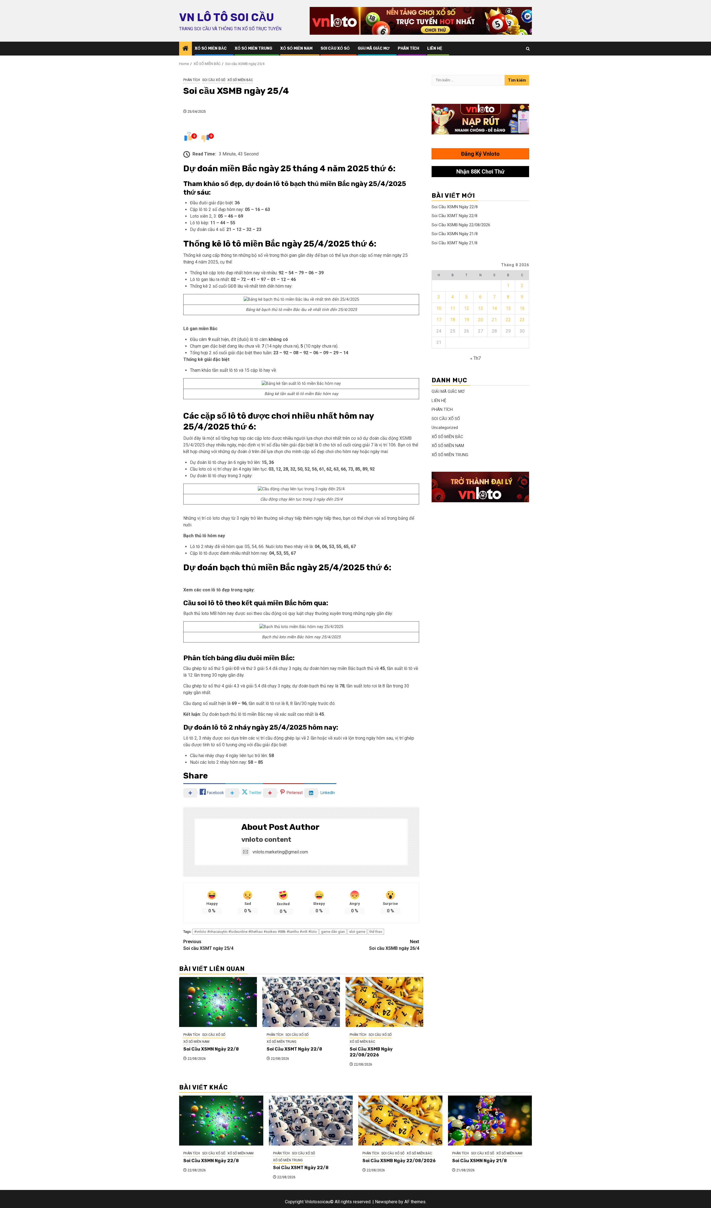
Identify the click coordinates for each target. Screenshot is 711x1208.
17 (438, 319)
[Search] (527, 48)
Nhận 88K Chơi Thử (480, 171)
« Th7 (475, 358)
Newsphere (386, 1201)
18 (452, 319)
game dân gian (333, 932)
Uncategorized (445, 427)
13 (480, 308)
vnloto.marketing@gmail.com (280, 852)
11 (452, 308)
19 (466, 319)
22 (508, 319)
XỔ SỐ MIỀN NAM (296, 48)
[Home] (185, 49)
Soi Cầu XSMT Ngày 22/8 (294, 1049)
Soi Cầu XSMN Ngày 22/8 (211, 1049)
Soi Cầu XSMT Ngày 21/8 (454, 242)
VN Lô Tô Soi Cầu (226, 17)
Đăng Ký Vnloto (480, 153)
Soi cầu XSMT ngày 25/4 (208, 945)
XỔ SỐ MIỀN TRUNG (253, 48)
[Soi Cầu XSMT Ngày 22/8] (301, 1002)
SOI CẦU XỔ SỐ (335, 48)
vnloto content (266, 839)
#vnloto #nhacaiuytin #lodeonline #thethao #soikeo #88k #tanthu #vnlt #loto (255, 932)
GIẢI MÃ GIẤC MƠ (374, 48)
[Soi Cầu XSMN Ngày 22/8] (218, 1002)
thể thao (375, 932)
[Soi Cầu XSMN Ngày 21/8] (490, 1121)
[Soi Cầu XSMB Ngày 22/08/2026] (384, 1002)
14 (494, 308)
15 (508, 308)
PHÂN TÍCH (408, 48)
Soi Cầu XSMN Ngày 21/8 (455, 233)
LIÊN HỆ (434, 48)
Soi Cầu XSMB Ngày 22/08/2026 (371, 1052)
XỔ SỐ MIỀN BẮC (211, 48)
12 (466, 308)
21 (494, 319)
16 (522, 308)
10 (438, 308)
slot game (357, 932)
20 (480, 319)
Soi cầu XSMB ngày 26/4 (394, 945)
